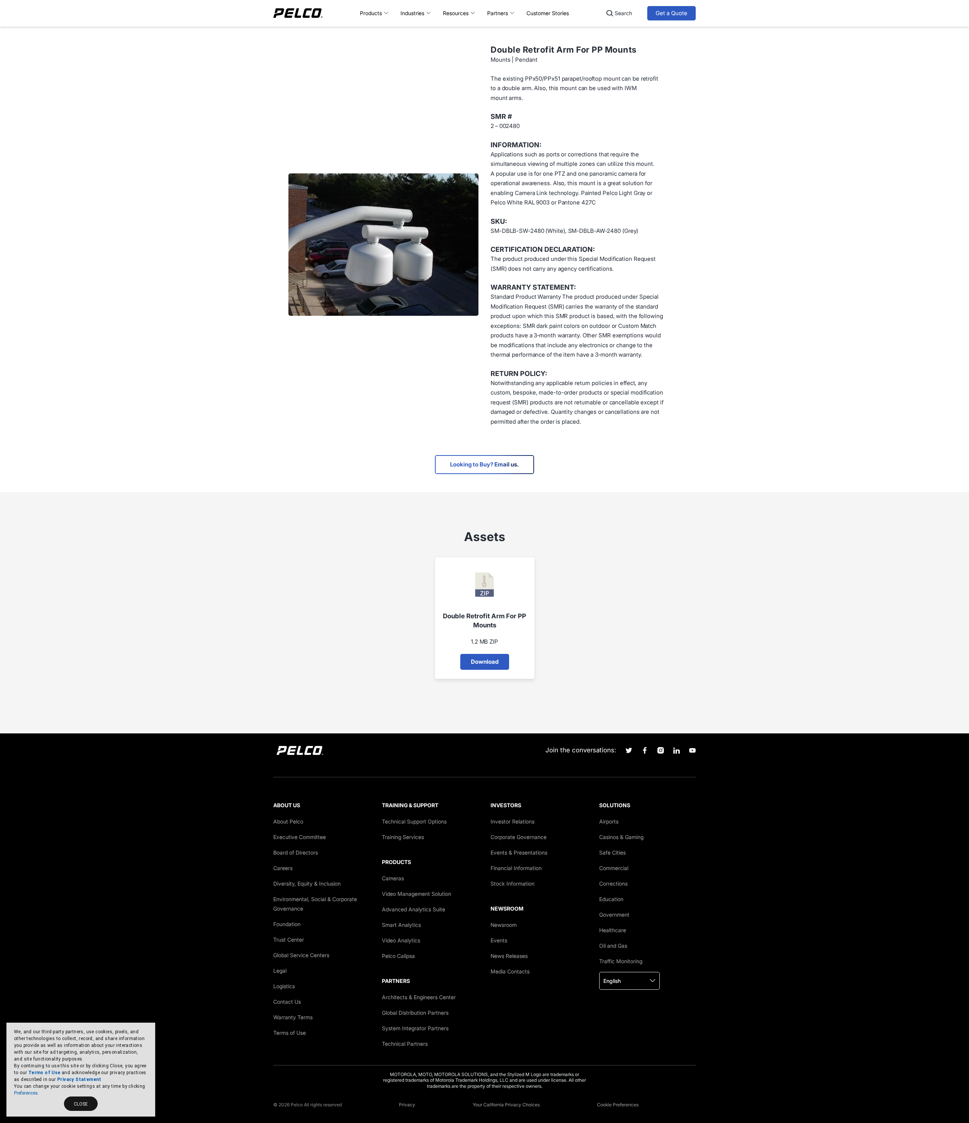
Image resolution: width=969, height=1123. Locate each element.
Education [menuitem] (611, 899)
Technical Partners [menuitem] (405, 1043)
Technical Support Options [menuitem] (414, 821)
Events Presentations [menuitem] (519, 852)
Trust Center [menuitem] (288, 939)
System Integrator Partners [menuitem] (415, 1028)
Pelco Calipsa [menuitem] (398, 956)
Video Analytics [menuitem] (401, 940)
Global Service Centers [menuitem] (301, 955)
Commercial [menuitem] (613, 868)
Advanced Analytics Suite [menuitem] (413, 909)
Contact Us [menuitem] (287, 1001)
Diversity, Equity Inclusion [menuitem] (307, 883)
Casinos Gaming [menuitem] (621, 837)
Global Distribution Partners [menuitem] (415, 1012)
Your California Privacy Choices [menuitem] (506, 1104)
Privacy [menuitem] (407, 1104)
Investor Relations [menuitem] (512, 821)
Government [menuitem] (614, 914)
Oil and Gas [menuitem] (613, 945)
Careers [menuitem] (283, 868)
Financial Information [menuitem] (516, 868)
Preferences (26, 1093)
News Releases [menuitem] (509, 956)
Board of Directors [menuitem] (295, 852)
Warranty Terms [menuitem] (293, 1017)
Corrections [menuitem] (613, 883)
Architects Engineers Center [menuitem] (419, 997)
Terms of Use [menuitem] (289, 1032)
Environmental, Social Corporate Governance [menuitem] (315, 904)
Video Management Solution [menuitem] (416, 894)
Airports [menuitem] (608, 821)
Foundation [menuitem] (287, 924)
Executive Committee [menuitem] (299, 837)
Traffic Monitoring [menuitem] (620, 961)
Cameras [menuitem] (393, 878)
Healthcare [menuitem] (612, 930)
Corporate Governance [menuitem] (519, 837)
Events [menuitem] (499, 940)
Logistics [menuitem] (284, 986)
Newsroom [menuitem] (504, 925)
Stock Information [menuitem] (512, 883)
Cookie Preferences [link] (618, 1104)
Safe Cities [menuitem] (612, 852)
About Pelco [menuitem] (288, 821)
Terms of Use (44, 1072)
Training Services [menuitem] (403, 837)
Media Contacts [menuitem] (510, 971)
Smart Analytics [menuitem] (401, 925)
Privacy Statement (79, 1079)
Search (623, 13)
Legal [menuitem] (280, 970)
